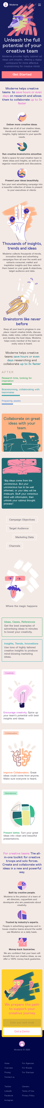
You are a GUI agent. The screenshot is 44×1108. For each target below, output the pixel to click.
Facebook (8, 1096)
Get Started (22, 74)
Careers (25, 1087)
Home (6, 1063)
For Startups (28, 1072)
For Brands (27, 1068)
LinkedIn (8, 1091)
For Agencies (28, 1063)
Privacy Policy (28, 1096)
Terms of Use (28, 1091)
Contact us (9, 1077)
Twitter (7, 1087)
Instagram (8, 1100)
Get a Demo (22, 1031)
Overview (8, 1068)
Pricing (7, 1072)
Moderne (10, 4)
